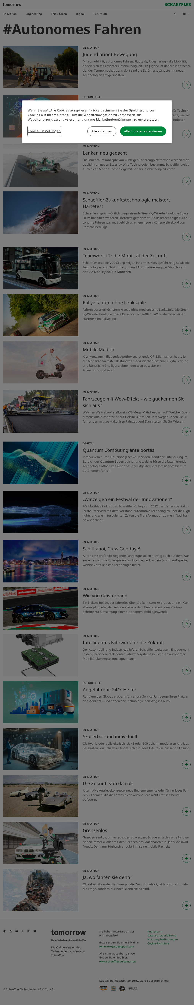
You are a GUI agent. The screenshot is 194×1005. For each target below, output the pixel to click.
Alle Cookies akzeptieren (143, 131)
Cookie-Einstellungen (44, 131)
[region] (97, 121)
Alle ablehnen (101, 131)
